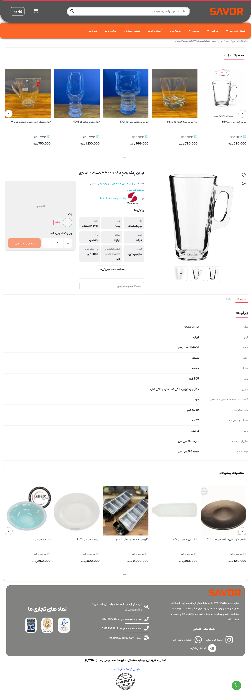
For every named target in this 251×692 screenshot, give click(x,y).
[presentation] (242, 114)
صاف (57, 222)
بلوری (220, 41)
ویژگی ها (241, 298)
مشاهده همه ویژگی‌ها (112, 269)
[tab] (241, 299)
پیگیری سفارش (132, 30)
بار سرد (195, 30)
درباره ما (93, 30)
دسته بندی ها (237, 30)
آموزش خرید (154, 30)
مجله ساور (175, 30)
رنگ (70, 214)
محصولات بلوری (135, 189)
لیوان (227, 41)
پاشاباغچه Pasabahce (113, 198)
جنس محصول (120, 183)
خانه (245, 41)
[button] (126, 574)
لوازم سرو (237, 41)
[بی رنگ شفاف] (67, 222)
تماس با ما (110, 30)
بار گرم (214, 30)
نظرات (228, 298)
